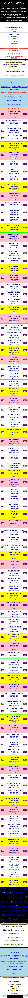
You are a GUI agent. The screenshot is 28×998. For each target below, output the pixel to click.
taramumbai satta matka (8, 909)
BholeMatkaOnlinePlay (3, 995)
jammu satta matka (16, 916)
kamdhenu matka (18, 898)
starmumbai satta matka (17, 914)
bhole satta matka (23, 916)
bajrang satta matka (13, 918)
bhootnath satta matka (4, 911)
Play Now (14, 117)
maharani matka (20, 891)
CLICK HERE (14, 57)
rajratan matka (17, 896)
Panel (25, 114)
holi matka (12, 896)
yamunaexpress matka (20, 894)
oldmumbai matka (22, 901)
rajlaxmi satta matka (8, 914)
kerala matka (3, 888)
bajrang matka (14, 900)
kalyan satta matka (5, 918)
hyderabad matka (24, 897)
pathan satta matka (20, 905)
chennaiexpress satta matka (21, 910)
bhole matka (2, 900)
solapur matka (7, 892)
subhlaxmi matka (11, 889)
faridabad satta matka (11, 910)
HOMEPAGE (14, 993)
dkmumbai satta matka (4, 919)
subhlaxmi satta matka (5, 905)
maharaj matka (7, 891)
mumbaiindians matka (7, 893)
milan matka (6, 896)
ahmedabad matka (10, 898)
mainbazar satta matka (23, 919)
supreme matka (4, 898)
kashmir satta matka (22, 918)
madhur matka (13, 891)
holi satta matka (11, 912)
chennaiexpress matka (4, 894)
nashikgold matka (8, 901)
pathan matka (22, 889)
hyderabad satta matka (7, 915)
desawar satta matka (8, 907)
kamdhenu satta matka (7, 916)
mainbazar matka (15, 901)
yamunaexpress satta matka (14, 911)
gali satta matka (23, 903)
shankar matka (10, 888)
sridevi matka (15, 888)
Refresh (14, 31)
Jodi (3, 114)
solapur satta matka (16, 907)
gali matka (5, 889)
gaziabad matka (15, 893)
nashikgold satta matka (13, 919)
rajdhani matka (23, 896)
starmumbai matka (10, 897)
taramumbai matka (22, 892)
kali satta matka (8, 903)
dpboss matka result (11, 922)
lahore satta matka (24, 911)
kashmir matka (20, 900)
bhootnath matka (12, 894)
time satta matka (13, 905)
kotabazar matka (3, 902)
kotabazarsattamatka (19, 920)
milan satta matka (3, 912)
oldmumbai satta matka (9, 920)
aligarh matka (17, 897)
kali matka (21, 888)
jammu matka (24, 898)
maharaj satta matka (9, 906)
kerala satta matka (10, 902)
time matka (17, 889)
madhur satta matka (17, 906)
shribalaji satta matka (15, 903)
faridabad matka (21, 893)
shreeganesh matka (14, 892)
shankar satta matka (19, 902)
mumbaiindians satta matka (18, 909)
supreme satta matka (17, 915)
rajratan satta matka (18, 912)
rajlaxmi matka (3, 897)
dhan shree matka (20, 922)
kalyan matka (8, 900)
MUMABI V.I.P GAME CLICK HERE (14, 56)
